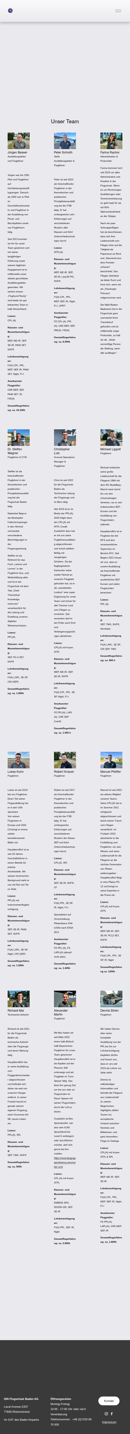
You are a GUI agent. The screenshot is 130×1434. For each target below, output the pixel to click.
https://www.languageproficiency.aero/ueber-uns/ (65, 1162)
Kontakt (109, 1401)
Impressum (109, 1422)
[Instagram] (106, 1413)
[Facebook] (111, 1413)
